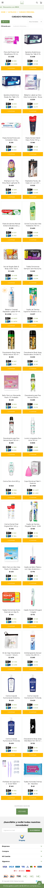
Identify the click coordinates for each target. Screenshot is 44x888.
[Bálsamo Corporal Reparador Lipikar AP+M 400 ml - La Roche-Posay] (11, 297)
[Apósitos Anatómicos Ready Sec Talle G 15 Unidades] (11, 82)
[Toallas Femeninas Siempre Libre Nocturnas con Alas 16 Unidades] (33, 254)
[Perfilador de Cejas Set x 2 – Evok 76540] (11, 769)
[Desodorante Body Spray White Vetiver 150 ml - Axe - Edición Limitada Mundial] (11, 340)
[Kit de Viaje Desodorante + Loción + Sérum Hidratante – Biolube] (11, 640)
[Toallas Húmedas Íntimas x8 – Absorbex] (33, 769)
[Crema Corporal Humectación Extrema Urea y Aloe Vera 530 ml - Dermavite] (11, 683)
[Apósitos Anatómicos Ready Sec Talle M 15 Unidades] (33, 39)
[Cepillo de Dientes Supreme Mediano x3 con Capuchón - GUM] (33, 297)
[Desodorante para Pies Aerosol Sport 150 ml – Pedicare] (11, 426)
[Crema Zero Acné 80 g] (11, 469)
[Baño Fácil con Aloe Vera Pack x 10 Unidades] (11, 554)
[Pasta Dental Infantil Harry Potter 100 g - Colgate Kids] (33, 125)
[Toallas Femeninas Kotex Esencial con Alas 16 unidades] (11, 597)
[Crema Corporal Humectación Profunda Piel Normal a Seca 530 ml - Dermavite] (33, 683)
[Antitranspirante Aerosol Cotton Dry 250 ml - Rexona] (33, 640)
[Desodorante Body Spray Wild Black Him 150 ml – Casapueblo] (33, 726)
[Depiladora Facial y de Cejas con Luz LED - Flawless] (33, 168)
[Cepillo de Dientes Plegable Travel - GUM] (33, 511)
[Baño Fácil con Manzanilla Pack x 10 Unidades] (11, 383)
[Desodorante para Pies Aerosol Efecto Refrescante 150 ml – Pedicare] (33, 383)
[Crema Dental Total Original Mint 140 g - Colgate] (11, 511)
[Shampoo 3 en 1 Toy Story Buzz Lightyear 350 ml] (11, 168)
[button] (37, 2)
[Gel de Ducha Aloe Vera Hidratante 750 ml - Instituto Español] (33, 211)
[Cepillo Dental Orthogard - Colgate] (33, 597)
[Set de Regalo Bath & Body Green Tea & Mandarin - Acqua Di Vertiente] (11, 254)
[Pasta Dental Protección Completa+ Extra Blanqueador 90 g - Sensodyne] (11, 125)
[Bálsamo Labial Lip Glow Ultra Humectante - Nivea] (33, 82)
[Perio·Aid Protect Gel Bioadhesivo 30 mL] (11, 39)
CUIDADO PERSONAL (20, 26)
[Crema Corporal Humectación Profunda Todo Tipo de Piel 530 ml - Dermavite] (11, 726)
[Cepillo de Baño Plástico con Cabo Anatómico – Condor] (33, 554)
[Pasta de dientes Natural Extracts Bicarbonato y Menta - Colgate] (11, 211)
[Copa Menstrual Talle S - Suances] (33, 469)
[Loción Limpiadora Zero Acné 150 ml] (33, 426)
